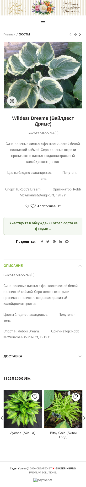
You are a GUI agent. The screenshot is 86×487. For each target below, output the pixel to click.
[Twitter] (48, 242)
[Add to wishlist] (35, 397)
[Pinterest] (54, 242)
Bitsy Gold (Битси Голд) (63, 435)
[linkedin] (60, 242)
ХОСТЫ (24, 34)
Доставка (13, 356)
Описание (13, 266)
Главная (9, 34)
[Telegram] (67, 242)
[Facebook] (42, 242)
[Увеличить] (12, 101)
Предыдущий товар (70, 34)
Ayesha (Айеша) (22, 433)
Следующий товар (80, 34)
